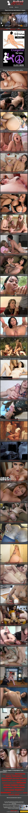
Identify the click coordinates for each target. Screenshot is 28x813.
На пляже (6, 29)
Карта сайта (14, 810)
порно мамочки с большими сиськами (14, 787)
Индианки (24, 29)
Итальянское (13, 29)
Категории (11, 7)
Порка (18, 29)
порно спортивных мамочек (9, 774)
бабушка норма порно (14, 783)
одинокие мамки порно (9, 783)
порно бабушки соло (19, 780)
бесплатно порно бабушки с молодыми (13, 776)
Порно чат (16, 7)
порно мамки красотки (17, 792)
